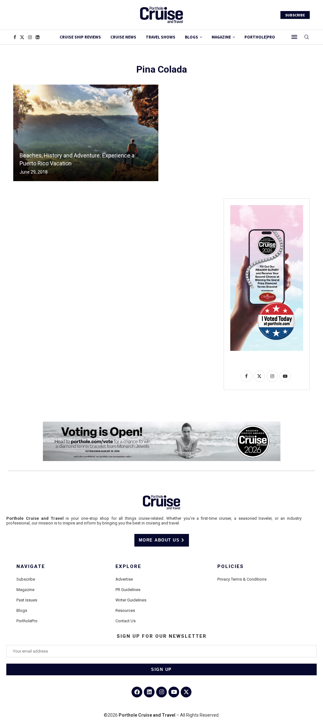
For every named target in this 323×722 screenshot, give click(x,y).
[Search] (306, 37)
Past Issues (26, 600)
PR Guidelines (127, 590)
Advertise (124, 579)
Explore (128, 566)
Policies (230, 566)
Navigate (30, 566)
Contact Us (125, 621)
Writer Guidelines (130, 600)
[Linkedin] (37, 37)
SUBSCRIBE (295, 15)
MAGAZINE (221, 37)
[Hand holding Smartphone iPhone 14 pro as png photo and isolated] (266, 207)
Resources (125, 610)
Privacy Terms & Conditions (242, 579)
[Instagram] (30, 37)
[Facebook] (14, 37)
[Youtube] (173, 692)
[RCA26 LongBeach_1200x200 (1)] (161, 424)
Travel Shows (160, 37)
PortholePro (27, 621)
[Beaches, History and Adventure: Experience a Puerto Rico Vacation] (85, 133)
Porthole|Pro (259, 37)
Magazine (25, 590)
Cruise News (123, 37)
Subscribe (25, 579)
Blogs (191, 37)
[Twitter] (22, 37)
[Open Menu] (294, 37)
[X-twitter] (186, 692)
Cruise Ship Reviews (80, 37)
